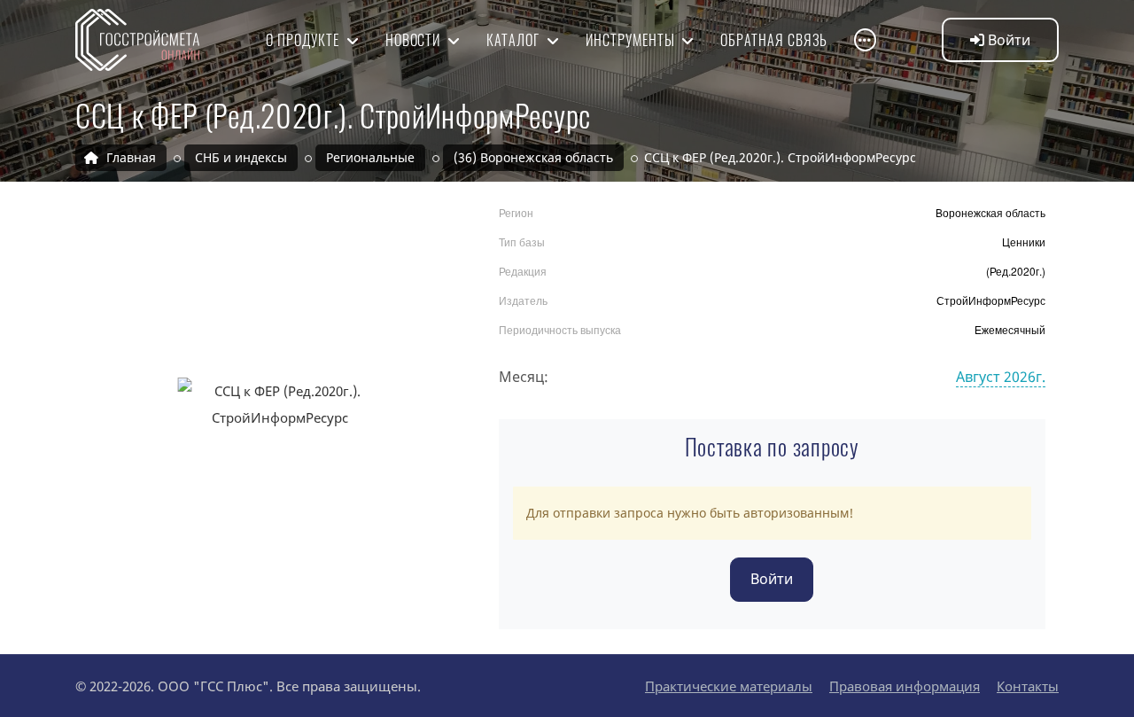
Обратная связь (773, 40)
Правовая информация (904, 686)
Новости (415, 40)
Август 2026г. (1000, 376)
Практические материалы (728, 686)
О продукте (304, 40)
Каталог (514, 40)
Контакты (1028, 686)
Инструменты (632, 40)
